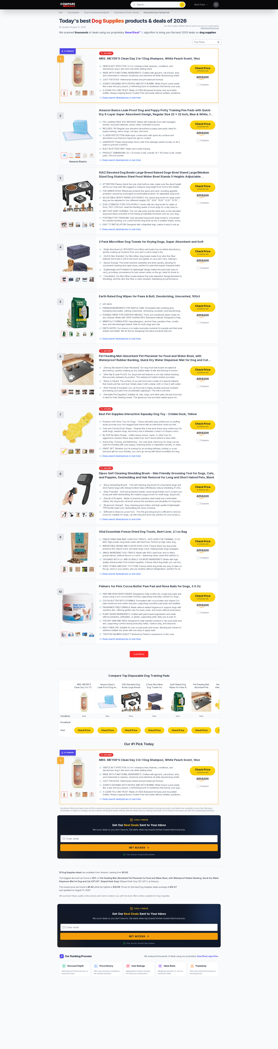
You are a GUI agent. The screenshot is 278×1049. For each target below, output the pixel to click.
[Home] (67, 5)
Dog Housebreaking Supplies (96, 12)
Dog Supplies (73, 12)
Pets (61, 12)
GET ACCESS (137, 847)
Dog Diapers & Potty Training (126, 12)
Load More (139, 654)
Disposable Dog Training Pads (157, 12)
